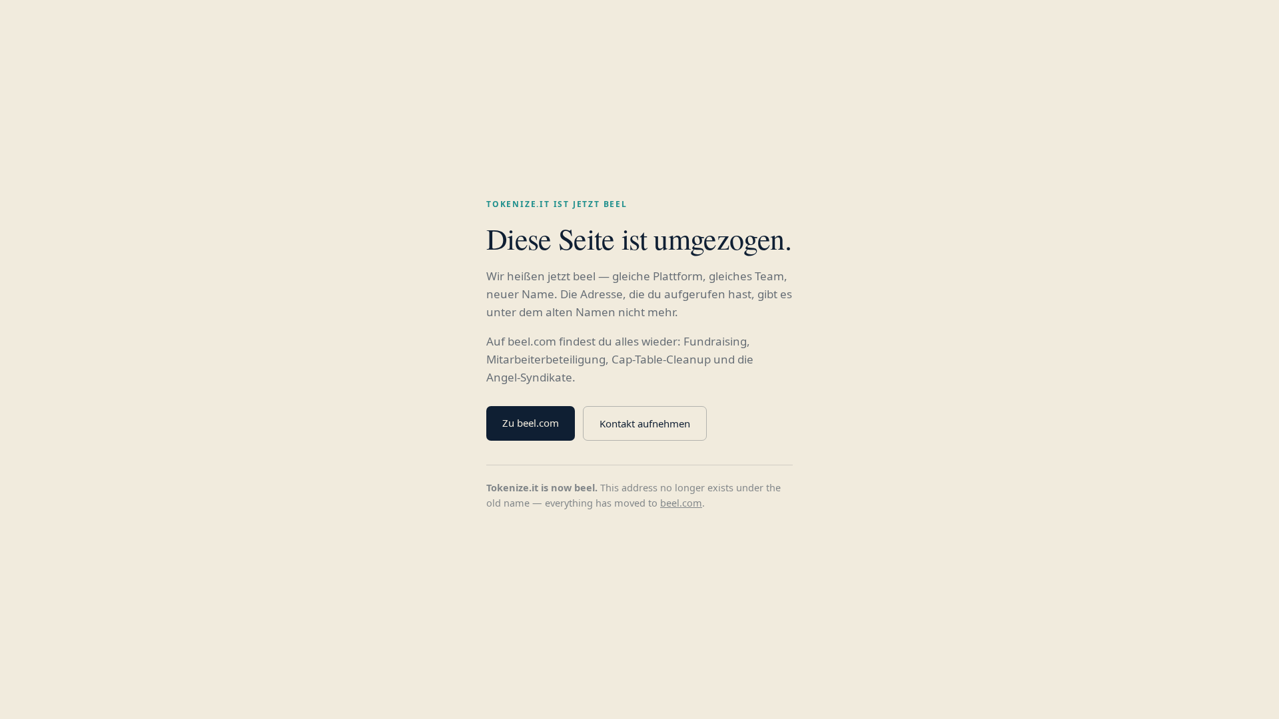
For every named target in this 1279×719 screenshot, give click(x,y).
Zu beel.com (530, 422)
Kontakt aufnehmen (645, 423)
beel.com (681, 502)
